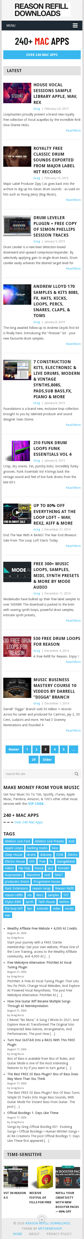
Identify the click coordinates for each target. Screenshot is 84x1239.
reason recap (41, 888)
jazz (50, 868)
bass (55, 848)
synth (30, 902)
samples (53, 895)
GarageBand (66, 861)
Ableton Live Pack (17, 841)
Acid (71, 841)
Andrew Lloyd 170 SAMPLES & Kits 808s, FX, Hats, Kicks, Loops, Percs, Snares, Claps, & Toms (56, 301)
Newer (14, 749)
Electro (72, 855)
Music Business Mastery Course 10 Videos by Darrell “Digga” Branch (54, 688)
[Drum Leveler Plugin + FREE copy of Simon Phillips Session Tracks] (17, 226)
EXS (32, 861)
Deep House (13, 855)
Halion (9, 868)
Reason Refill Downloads (47, 1223)
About (34, 1234)
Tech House (46, 902)
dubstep (46, 855)
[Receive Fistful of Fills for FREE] (41, 1177)
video (56, 908)
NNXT (59, 875)
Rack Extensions (16, 888)
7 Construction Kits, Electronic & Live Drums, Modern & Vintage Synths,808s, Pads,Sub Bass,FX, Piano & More (56, 379)
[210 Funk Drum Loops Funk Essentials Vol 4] (17, 451)
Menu (10, 25)
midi (47, 875)
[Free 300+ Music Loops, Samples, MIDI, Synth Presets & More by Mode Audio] (17, 572)
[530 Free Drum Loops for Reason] (17, 646)
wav (7, 915)
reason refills (14, 895)
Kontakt (63, 868)
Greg (36, 108)
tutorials (42, 908)
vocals (69, 908)
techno (64, 902)
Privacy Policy (58, 1234)
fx (51, 861)
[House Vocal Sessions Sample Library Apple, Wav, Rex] (17, 93)
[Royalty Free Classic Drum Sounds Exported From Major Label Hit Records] (17, 156)
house (39, 868)
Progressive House (46, 881)
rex (29, 895)
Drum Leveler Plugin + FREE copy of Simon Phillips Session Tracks (55, 226)
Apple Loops (14, 848)
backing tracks (37, 848)
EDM (59, 855)
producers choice (17, 881)
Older (47, 759)
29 (33, 759)
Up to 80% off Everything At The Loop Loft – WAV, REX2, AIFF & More (54, 514)
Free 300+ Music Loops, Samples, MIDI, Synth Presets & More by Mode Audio (56, 575)
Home (17, 1234)
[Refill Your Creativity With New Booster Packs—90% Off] (68, 1177)
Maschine (33, 875)
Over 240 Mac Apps (42, 55)
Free (42, 861)
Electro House (15, 861)
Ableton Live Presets (49, 841)
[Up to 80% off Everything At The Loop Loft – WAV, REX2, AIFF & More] (17, 514)
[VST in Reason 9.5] (16, 1177)
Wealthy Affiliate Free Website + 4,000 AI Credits (42, 928)
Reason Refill (64, 888)
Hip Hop (24, 868)
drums (31, 855)
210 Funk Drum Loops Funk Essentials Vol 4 (52, 448)
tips (29, 908)
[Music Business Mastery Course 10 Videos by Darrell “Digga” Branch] (17, 688)
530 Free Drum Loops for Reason (56, 641)
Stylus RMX (13, 902)
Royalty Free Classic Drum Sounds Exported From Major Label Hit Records (54, 160)
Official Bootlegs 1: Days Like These (32, 1113)
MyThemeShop (50, 1228)
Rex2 (39, 895)
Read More (73, 130)
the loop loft (14, 908)
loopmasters (13, 875)
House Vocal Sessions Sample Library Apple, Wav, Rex (55, 93)
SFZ (66, 895)
